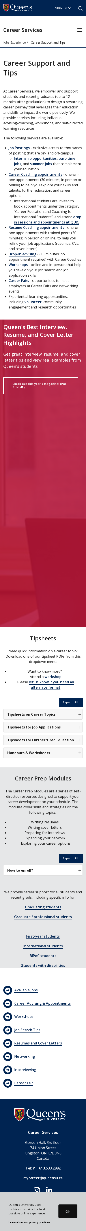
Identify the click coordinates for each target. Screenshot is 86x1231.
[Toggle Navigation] (80, 30)
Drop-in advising (22, 254)
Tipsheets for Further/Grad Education (40, 740)
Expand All (70, 702)
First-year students (43, 936)
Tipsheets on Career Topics (31, 714)
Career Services (23, 29)
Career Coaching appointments (35, 174)
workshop (53, 676)
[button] (80, 8)
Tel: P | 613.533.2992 (43, 1168)
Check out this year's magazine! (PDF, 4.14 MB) (40, 385)
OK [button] (67, 1211)
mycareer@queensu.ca (43, 1177)
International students (43, 946)
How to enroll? (20, 870)
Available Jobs (26, 990)
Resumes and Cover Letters (38, 1043)
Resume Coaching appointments (36, 227)
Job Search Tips (27, 1029)
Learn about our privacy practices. (30, 1222)
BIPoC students (43, 955)
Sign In (61, 8)
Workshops (18, 264)
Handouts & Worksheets (28, 752)
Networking (24, 1056)
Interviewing (25, 1069)
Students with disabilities (43, 965)
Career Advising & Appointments (42, 1003)
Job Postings (19, 147)
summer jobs (41, 163)
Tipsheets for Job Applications (34, 727)
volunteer (33, 301)
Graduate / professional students (43, 916)
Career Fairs (19, 280)
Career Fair (23, 1083)
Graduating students (43, 907)
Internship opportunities (35, 158)
